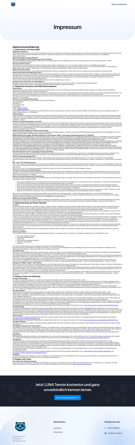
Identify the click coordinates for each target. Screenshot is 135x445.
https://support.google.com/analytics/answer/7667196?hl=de (92, 337)
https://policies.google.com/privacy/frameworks (97, 351)
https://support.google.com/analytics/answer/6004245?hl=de (101, 320)
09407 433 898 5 (22, 108)
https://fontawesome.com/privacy (82, 364)
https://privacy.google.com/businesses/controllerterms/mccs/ (101, 305)
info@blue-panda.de (23, 109)
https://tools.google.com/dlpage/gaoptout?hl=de (26, 318)
